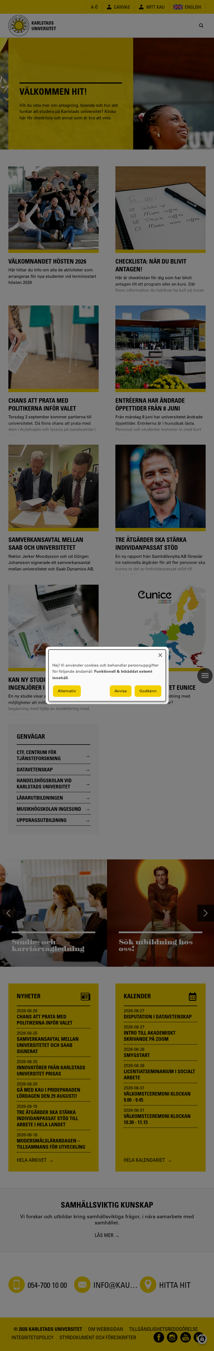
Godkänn (148, 691)
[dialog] (107, 675)
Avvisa (121, 691)
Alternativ (67, 691)
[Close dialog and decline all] (160, 653)
